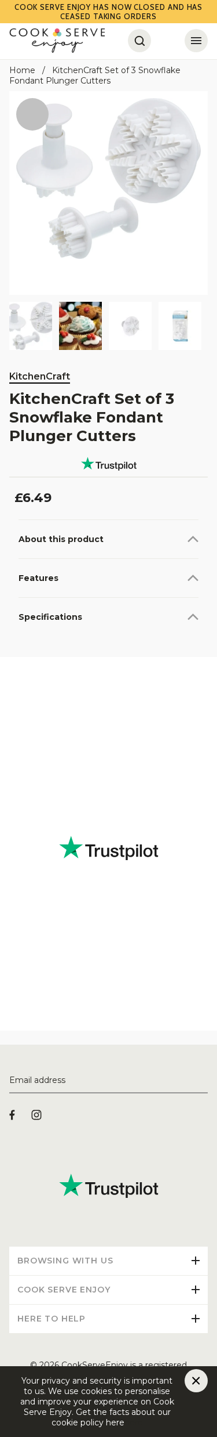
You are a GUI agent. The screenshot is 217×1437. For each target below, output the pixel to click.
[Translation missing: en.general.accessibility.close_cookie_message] (196, 1380)
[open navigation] (196, 40)
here (133, 1422)
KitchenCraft (39, 376)
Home (22, 70)
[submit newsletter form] (203, 1080)
